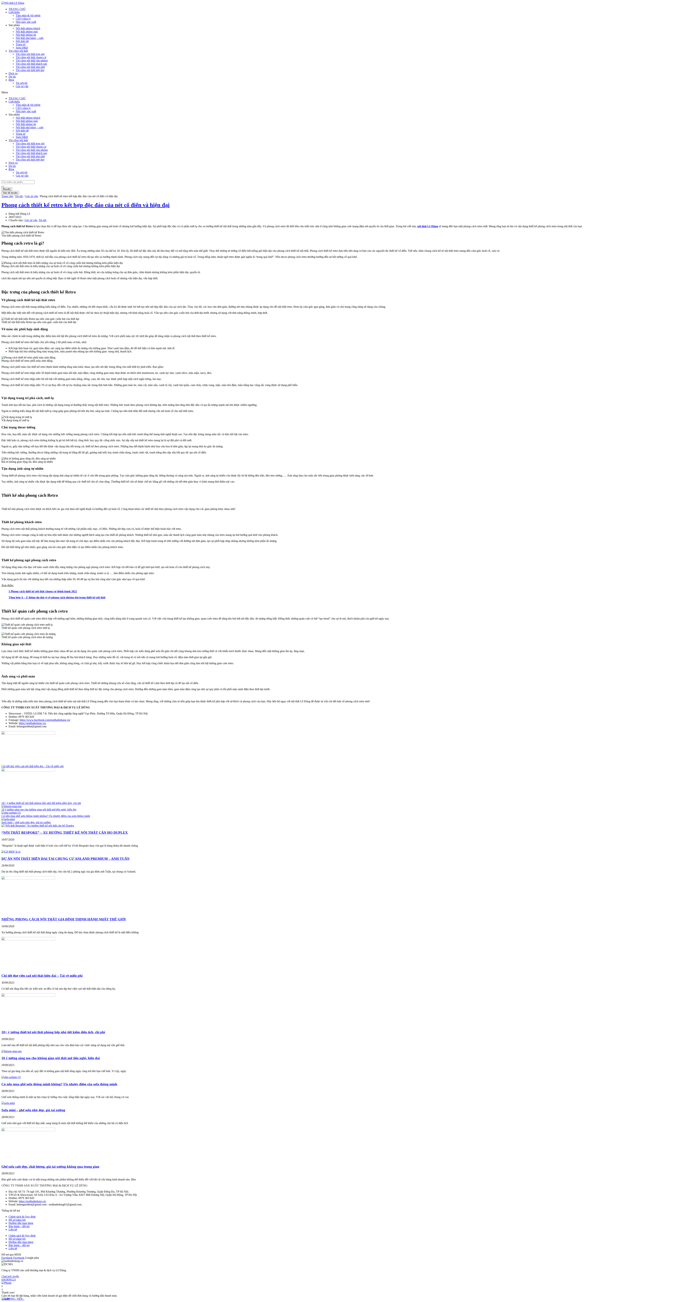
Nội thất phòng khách (28, 28)
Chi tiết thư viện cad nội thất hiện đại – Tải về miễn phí (32, 766)
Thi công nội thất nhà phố (30, 66)
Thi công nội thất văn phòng (32, 60)
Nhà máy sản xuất (26, 21)
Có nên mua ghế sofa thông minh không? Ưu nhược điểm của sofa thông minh (45, 815)
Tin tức (19, 196)
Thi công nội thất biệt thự (30, 70)
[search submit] (2, 186)
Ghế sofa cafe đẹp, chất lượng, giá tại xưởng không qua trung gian (50, 1166)
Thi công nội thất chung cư (31, 57)
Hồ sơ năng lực (17, 1219)
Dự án (12, 76)
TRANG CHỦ (17, 9)
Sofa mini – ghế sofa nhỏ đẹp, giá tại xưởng (26, 822)
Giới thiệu (14, 12)
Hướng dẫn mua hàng (21, 1223)
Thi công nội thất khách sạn (31, 63)
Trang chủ (7, 196)
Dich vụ (13, 73)
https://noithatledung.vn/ (32, 723)
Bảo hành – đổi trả (19, 1226)
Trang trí (20, 44)
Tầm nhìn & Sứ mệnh (28, 15)
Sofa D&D (22, 47)
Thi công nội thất (18, 50)
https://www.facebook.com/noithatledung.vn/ (45, 719)
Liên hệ (13, 1229)
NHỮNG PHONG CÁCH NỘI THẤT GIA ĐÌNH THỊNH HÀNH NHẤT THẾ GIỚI (63, 919)
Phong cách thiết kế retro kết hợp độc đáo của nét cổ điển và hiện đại (85, 205)
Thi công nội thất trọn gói (30, 54)
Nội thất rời (22, 41)
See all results (10, 192)
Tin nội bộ (21, 83)
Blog (11, 79)
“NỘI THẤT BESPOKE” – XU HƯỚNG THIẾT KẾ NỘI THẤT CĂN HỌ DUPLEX (64, 832)
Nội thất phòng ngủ (27, 31)
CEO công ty (23, 18)
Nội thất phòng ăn (26, 34)
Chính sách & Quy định (22, 1216)
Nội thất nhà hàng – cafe (29, 38)
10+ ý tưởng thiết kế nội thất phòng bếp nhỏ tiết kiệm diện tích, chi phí (41, 803)
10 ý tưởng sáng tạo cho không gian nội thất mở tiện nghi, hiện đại (38, 809)
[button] (24, 92)
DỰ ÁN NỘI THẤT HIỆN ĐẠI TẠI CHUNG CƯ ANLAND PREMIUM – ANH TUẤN (65, 859)
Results (7, 189)
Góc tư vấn (22, 86)
